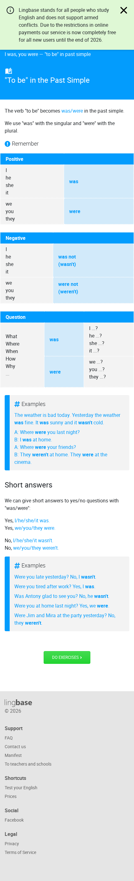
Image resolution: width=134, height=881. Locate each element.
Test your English (21, 787)
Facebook (14, 820)
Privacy (12, 843)
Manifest (13, 755)
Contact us (15, 746)
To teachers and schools (28, 764)
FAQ (9, 738)
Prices (11, 796)
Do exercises (66, 657)
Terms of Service (20, 852)
